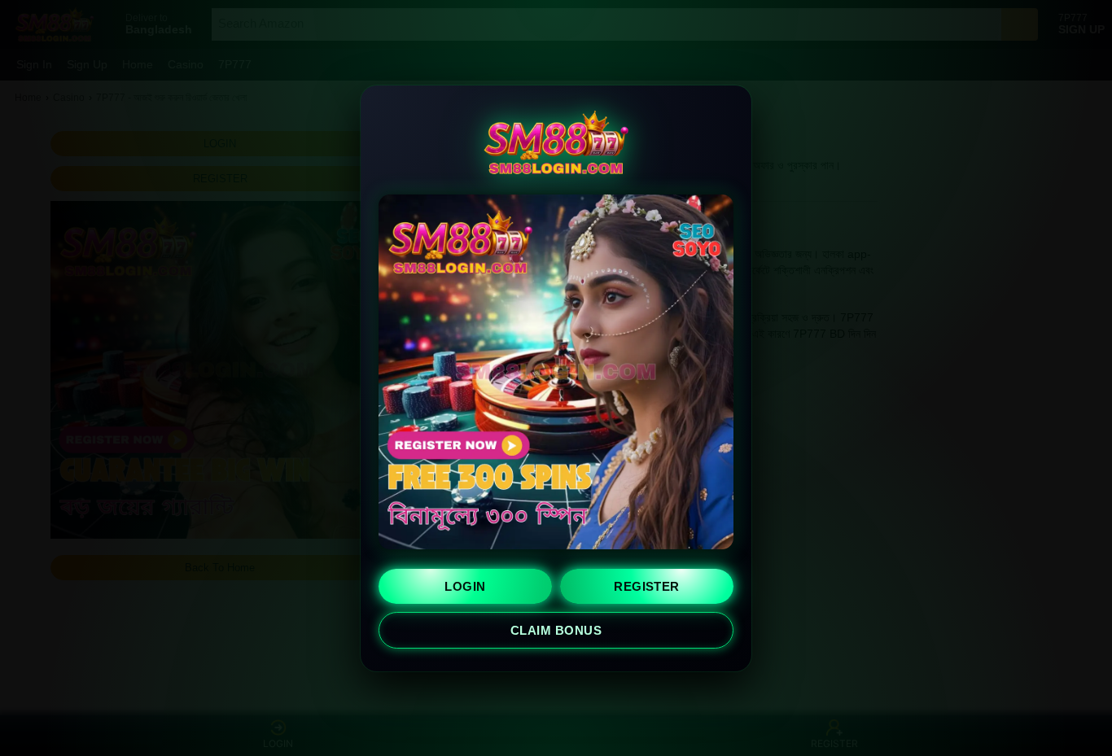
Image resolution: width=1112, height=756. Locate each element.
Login (464, 586)
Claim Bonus (556, 630)
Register (647, 586)
